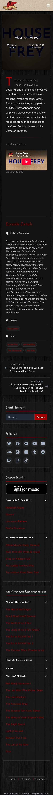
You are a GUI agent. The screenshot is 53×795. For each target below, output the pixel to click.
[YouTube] (34, 443)
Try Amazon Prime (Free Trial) (22, 572)
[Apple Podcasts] (17, 452)
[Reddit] (43, 452)
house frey (13, 344)
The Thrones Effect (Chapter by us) (25, 650)
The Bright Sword (15, 724)
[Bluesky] (26, 452)
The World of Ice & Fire (18, 623)
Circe (8, 751)
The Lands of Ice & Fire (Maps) (22, 629)
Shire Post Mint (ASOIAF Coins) (23, 552)
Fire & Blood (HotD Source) (21, 616)
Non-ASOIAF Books (16, 676)
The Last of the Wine (17, 744)
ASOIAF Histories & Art (18, 602)
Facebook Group (15, 507)
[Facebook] (17, 443)
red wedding (29, 344)
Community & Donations (18, 500)
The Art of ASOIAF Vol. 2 (19, 643)
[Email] (43, 443)
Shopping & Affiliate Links (19, 538)
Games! (9, 668)
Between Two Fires (16, 737)
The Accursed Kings (17, 703)
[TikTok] (26, 460)
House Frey (13, 329)
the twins (31, 350)
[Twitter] (9, 443)
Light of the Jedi (14, 731)
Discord (10, 514)
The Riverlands (15, 350)
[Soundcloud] (9, 452)
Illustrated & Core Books (19, 660)
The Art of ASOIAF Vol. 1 (19, 636)
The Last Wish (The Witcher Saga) (24, 690)
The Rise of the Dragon (18, 609)
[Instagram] (17, 460)
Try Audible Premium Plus (20, 565)
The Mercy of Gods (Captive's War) (25, 717)
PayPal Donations (15, 528)
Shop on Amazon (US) (18, 558)
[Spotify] (26, 443)
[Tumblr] (34, 452)
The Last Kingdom (15, 697)
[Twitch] (9, 460)
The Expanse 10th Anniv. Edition (23, 710)
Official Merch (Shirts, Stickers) (22, 545)
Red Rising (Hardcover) (18, 683)
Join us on (16, 521)
